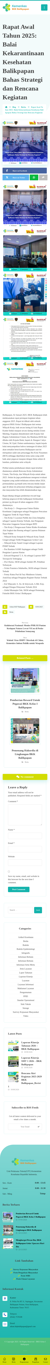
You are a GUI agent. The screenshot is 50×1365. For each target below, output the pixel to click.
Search (38, 910)
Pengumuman (25, 992)
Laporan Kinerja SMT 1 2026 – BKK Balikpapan (31, 1061)
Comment (13, 801)
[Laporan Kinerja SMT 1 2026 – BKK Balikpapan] (13, 1061)
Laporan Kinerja (26, 976)
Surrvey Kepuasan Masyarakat (26, 1012)
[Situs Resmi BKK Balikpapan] (16, 7)
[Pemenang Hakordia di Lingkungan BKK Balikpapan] (8, 1230)
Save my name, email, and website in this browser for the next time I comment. (23, 879)
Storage (26, 1008)
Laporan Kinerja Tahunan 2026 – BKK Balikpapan (30, 1045)
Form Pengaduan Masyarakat (25, 1273)
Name (11, 830)
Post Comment (18, 889)
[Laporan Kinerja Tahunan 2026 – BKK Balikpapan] (13, 1046)
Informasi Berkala (25, 957)
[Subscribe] (38, 1126)
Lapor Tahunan (25, 973)
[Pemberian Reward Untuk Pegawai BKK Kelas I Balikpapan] (8, 1217)
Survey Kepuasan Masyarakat (25, 1269)
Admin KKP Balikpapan (17, 607)
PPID (25, 996)
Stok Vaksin (26, 1004)
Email (11, 843)
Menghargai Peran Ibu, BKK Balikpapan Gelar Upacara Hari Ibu (30, 1243)
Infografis (26, 953)
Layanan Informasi (26, 984)
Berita (11, 612)
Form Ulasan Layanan (25, 1279)
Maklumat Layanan (25, 988)
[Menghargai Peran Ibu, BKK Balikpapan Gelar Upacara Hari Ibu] (8, 1243)
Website (11, 856)
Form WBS (25, 1276)
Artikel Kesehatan (25, 937)
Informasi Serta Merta (26, 965)
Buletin (26, 945)
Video (25, 1016)
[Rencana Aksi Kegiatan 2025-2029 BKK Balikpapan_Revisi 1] (13, 1077)
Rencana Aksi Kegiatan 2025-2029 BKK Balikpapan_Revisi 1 (25, 1080)
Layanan (25, 980)
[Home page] (6, 107)
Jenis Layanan (26, 969)
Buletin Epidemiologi (26, 949)
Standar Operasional (25, 1000)
